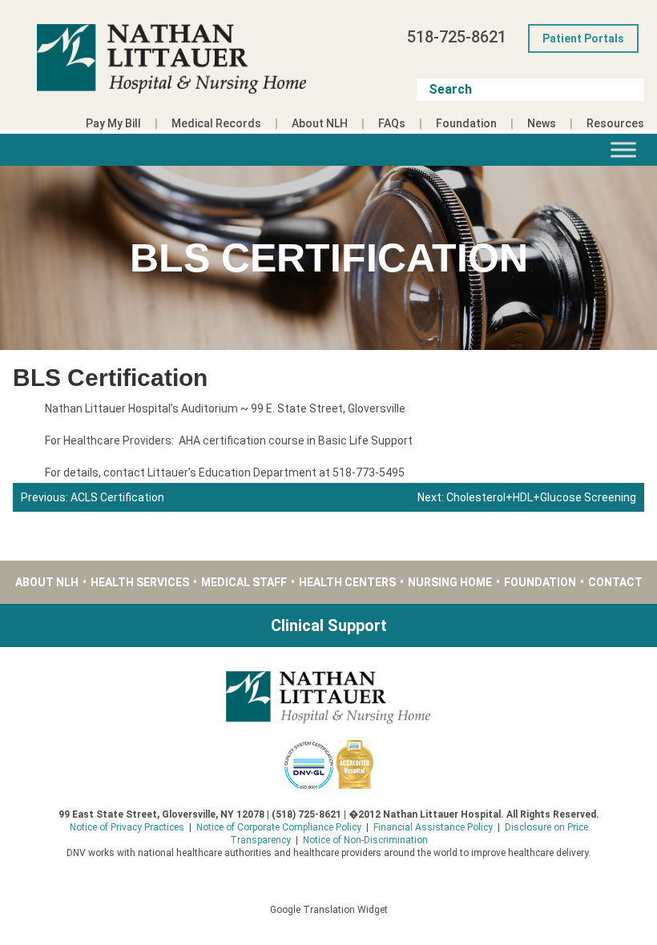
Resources (615, 123)
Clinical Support (329, 625)
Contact (615, 582)
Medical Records (216, 123)
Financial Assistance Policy (433, 827)
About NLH (320, 123)
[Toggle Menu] (623, 149)
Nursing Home (450, 582)
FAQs (391, 123)
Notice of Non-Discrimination (365, 840)
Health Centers (347, 582)
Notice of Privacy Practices (127, 827)
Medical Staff (244, 582)
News (541, 123)
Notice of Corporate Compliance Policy (278, 827)
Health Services (140, 582)
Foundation (466, 123)
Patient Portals (583, 38)
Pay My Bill (113, 123)
